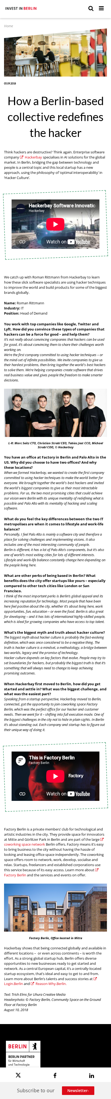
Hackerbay (33, 157)
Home (8, 26)
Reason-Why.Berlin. (51, 983)
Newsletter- (78, 1090)
